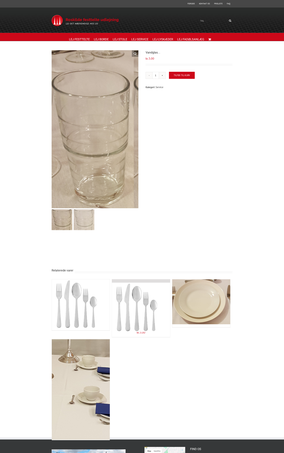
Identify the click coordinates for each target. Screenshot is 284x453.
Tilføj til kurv (182, 75)
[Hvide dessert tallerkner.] (201, 296)
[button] (135, 53)
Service (159, 87)
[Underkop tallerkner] (81, 377)
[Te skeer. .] (141, 301)
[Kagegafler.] (81, 297)
